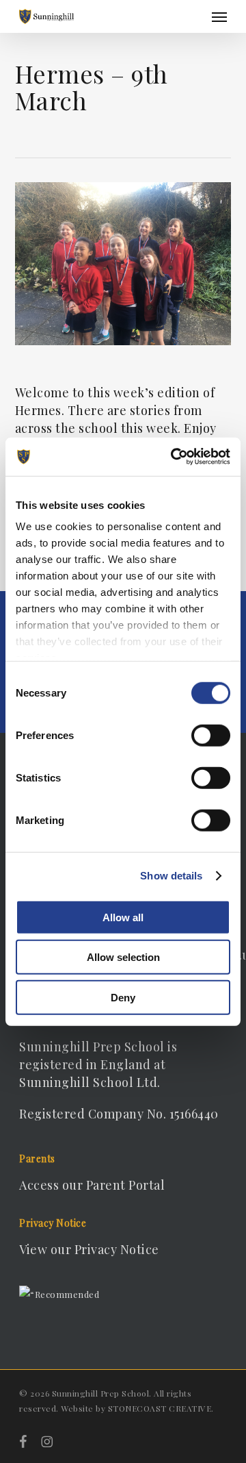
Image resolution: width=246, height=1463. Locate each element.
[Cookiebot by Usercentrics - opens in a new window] (173, 457)
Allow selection (123, 957)
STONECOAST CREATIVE (160, 1408)
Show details (171, 875)
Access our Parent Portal (92, 1185)
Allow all (123, 917)
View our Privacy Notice (89, 1249)
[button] (219, 16)
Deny (123, 997)
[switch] (210, 735)
